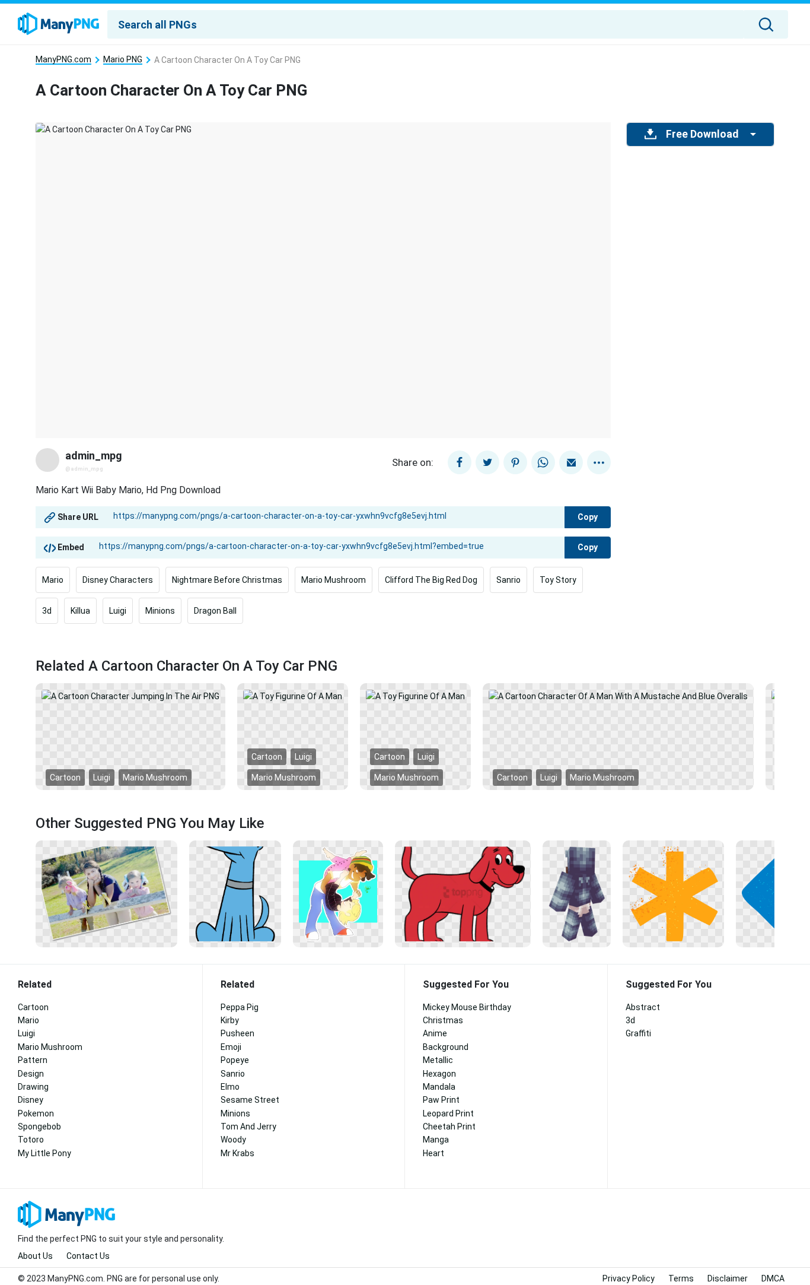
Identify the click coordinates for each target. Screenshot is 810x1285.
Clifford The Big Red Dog (431, 580)
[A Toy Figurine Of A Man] (292, 695)
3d (47, 610)
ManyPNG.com (63, 59)
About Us (35, 1256)
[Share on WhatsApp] (543, 462)
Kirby (230, 1020)
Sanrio (508, 580)
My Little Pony (44, 1153)
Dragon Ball (215, 610)
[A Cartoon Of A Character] (576, 893)
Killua (80, 610)
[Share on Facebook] (459, 462)
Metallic (438, 1060)
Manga (436, 1139)
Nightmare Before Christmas (227, 580)
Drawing (33, 1087)
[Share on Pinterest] (515, 462)
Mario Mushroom (333, 580)
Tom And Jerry (248, 1126)
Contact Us (88, 1256)
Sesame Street (250, 1100)
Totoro (31, 1139)
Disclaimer (727, 1278)
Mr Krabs (237, 1153)
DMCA (773, 1278)
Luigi (117, 610)
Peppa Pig (240, 1007)
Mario (52, 580)
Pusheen (237, 1033)
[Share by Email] (571, 462)
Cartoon (65, 777)
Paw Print (441, 1100)
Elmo (230, 1087)
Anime (435, 1033)
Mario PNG (122, 59)
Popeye (235, 1060)
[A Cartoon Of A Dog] (235, 893)
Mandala (439, 1087)
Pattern (32, 1060)
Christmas (443, 1020)
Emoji (231, 1047)
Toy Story (558, 580)
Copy (588, 517)
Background (445, 1047)
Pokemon (36, 1113)
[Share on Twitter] (487, 462)
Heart (433, 1153)
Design (31, 1073)
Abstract (643, 1007)
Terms (681, 1278)
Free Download (702, 134)
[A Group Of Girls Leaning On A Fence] (106, 893)
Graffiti (638, 1033)
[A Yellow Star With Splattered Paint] (673, 893)
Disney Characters (117, 580)
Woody (233, 1139)
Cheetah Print (449, 1126)
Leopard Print (448, 1113)
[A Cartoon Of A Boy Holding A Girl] (338, 893)
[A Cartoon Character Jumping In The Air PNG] (130, 695)
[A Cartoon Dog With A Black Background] (463, 893)
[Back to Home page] (58, 24)
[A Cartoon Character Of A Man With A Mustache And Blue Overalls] (618, 695)
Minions (160, 610)
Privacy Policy (628, 1278)
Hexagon (439, 1073)
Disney (30, 1100)
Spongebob (39, 1126)
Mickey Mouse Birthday (467, 1007)
